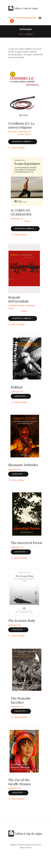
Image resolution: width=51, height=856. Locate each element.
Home (20, 34)
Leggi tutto (20, 396)
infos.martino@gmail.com (26, 18)
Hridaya (21, 306)
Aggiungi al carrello (21, 141)
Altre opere (13, 132)
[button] (16, 147)
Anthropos (23, 132)
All (30, 132)
